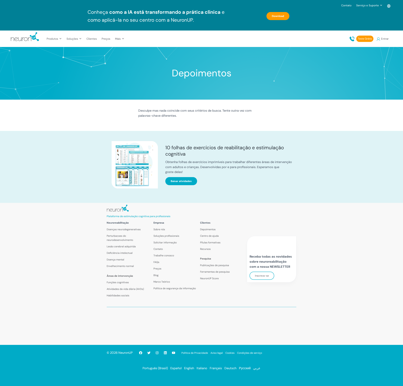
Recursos (205, 249)
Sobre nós (159, 229)
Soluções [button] (72, 38)
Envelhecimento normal (120, 266)
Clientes (91, 38)
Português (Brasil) (155, 368)
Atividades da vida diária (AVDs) (125, 289)
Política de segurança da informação (174, 288)
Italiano (202, 368)
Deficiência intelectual (120, 253)
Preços (106, 38)
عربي (256, 368)
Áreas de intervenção (120, 276)
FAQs (156, 262)
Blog (156, 275)
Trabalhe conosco (163, 255)
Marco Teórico (161, 281)
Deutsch (230, 368)
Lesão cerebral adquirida (121, 246)
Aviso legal (217, 353)
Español (176, 368)
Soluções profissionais (166, 236)
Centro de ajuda (209, 236)
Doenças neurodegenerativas (124, 229)
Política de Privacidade (194, 353)
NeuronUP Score (209, 278)
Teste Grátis (365, 38)
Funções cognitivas (118, 282)
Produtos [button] (52, 38)
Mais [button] (118, 38)
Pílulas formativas (210, 242)
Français (216, 368)
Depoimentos (208, 229)
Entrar (385, 38)
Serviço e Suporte (367, 5)
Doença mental (115, 259)
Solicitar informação (165, 242)
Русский (245, 368)
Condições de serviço (249, 353)
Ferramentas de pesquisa (215, 271)
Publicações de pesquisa (214, 265)
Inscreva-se (262, 275)
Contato (346, 5)
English (189, 368)
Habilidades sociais (118, 295)
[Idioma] (389, 5)
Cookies (230, 353)
